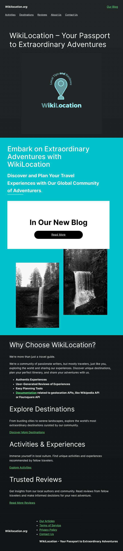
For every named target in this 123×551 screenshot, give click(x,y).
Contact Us (46, 534)
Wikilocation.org (16, 6)
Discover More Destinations (27, 432)
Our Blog (112, 6)
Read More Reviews (22, 502)
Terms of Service (50, 525)
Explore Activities (20, 467)
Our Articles (47, 521)
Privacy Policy (48, 529)
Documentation (26, 392)
